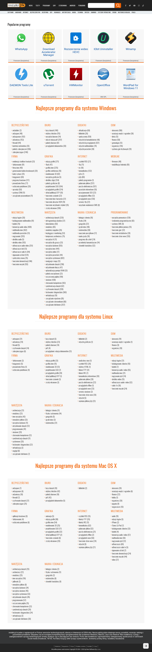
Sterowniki (63, 5)
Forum (114, 12)
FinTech (87, 12)
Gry (54, 5)
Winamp (131, 49)
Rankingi (93, 12)
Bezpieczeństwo (35, 12)
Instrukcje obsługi (124, 12)
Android (72, 5)
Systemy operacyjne (104, 12)
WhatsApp (21, 49)
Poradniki (81, 5)
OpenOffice (103, 85)
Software (10, 12)
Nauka (74, 12)
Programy (46, 5)
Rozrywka (45, 12)
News (31, 5)
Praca (72, 646)
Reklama (57, 646)
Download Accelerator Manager (49, 52)
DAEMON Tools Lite (21, 85)
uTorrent (49, 85)
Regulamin (65, 646)
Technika (80, 12)
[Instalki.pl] (16, 5)
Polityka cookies (80, 646)
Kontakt (89, 646)
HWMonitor (76, 85)
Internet (25, 12)
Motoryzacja (66, 12)
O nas (95, 646)
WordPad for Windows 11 (130, 87)
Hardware (18, 12)
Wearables (57, 12)
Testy (38, 5)
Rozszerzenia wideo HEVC (76, 51)
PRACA (133, 12)
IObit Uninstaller (103, 49)
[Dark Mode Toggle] (146, 646)
